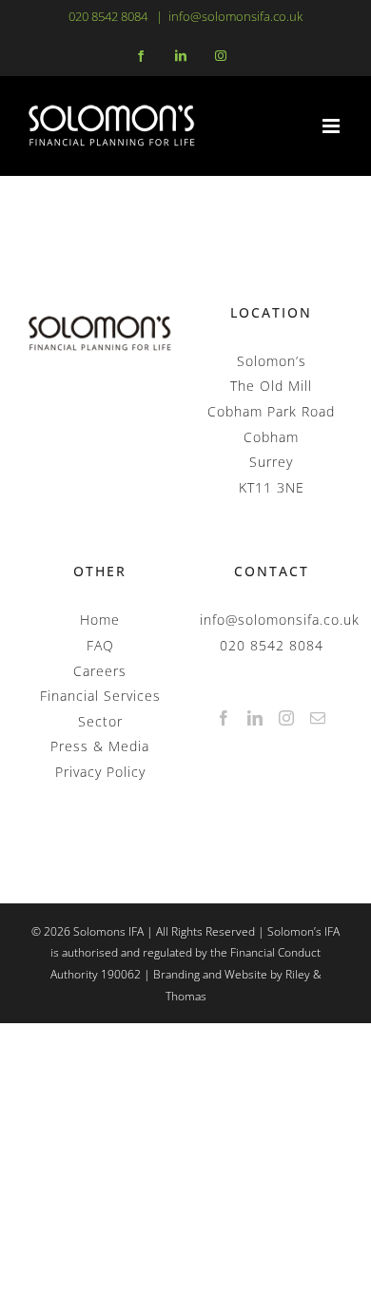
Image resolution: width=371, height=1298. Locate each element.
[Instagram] (287, 718)
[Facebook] (224, 718)
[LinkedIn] (255, 718)
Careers (100, 671)
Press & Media (99, 746)
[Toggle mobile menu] (332, 126)
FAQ (100, 645)
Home (100, 619)
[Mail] (318, 718)
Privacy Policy (100, 772)
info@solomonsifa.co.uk (235, 16)
